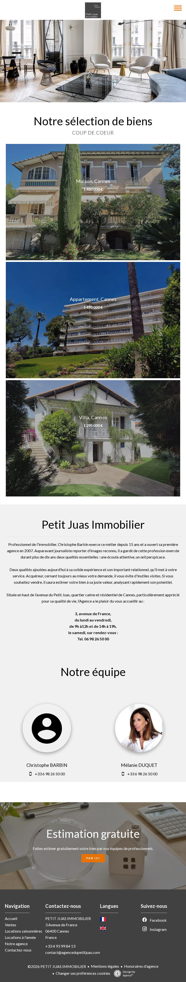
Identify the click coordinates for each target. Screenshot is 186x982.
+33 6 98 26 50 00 (50, 773)
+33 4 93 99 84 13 (60, 946)
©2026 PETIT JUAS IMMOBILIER (57, 966)
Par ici (93, 858)
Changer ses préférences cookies (83, 973)
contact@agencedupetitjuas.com (72, 952)
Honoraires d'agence (141, 966)
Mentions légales (105, 966)
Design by (129, 973)
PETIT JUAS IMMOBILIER (68, 918)
